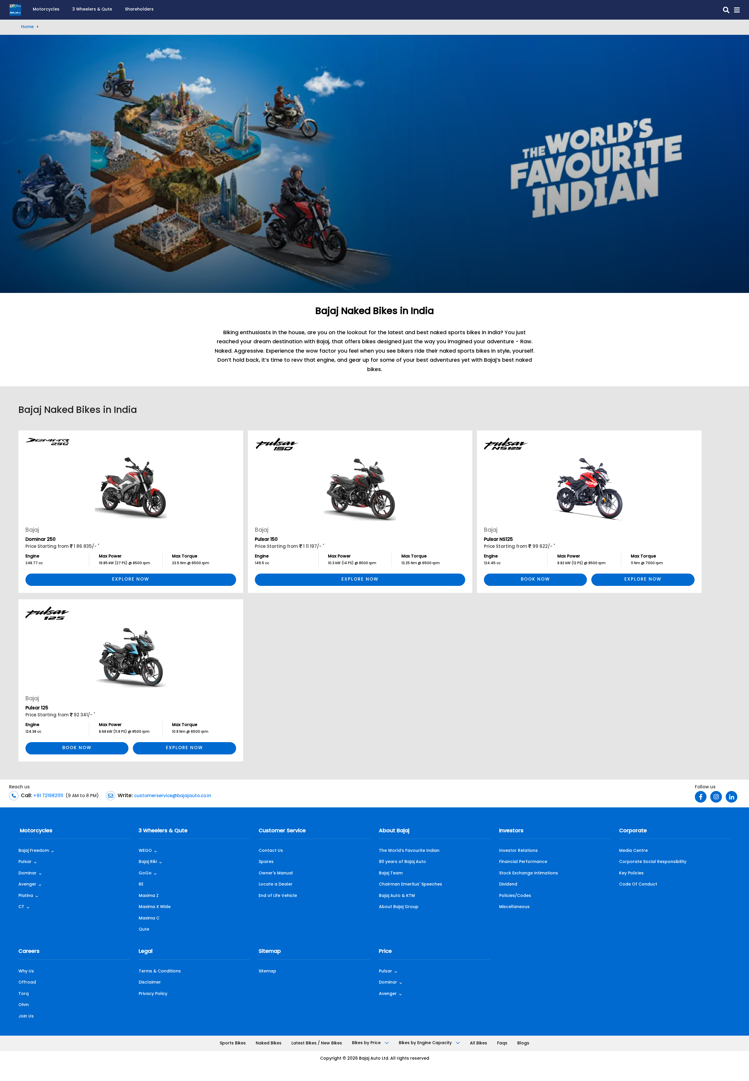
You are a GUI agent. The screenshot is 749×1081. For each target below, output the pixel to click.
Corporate (633, 831)
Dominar (27, 873)
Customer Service (282, 831)
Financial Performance (523, 862)
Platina (25, 896)
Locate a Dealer (276, 884)
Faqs (502, 1043)
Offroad (27, 982)
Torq (23, 994)
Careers (28, 951)
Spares (266, 862)
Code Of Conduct (638, 884)
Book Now (535, 579)
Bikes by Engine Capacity (426, 1043)
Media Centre (633, 851)
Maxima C (149, 918)
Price (385, 951)
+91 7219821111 (47, 796)
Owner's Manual (276, 873)
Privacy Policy (153, 994)
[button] (734, 10)
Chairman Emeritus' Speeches (410, 884)
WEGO (145, 851)
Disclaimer (150, 982)
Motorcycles (46, 9)
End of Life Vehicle (278, 896)
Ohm (23, 1005)
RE (141, 884)
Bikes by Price (367, 1043)
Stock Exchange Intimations (528, 873)
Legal (145, 951)
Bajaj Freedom (33, 851)
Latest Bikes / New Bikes (316, 1043)
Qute (144, 929)
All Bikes (478, 1043)
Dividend (508, 884)
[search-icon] (723, 10)
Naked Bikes (268, 1043)
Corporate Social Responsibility (652, 862)
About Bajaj (394, 831)
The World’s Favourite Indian (409, 851)
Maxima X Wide (155, 907)
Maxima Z (149, 896)
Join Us (26, 1016)
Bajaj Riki (148, 862)
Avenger (27, 884)
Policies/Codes (515, 896)
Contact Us (271, 851)
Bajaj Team (391, 873)
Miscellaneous (514, 907)
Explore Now (130, 579)
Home (27, 27)
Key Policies (631, 873)
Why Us (26, 971)
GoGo (145, 873)
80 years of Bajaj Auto (402, 862)
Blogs (523, 1043)
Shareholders (139, 9)
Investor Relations (518, 851)
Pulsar (25, 862)
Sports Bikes (233, 1043)
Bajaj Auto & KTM (397, 896)
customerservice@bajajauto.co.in (172, 796)
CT (21, 907)
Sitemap (270, 951)
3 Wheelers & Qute (92, 9)
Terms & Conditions (160, 971)
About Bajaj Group (398, 907)
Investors (511, 831)
